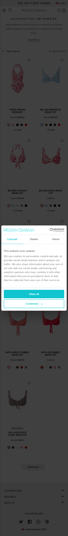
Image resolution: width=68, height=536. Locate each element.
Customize (32, 303)
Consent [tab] (12, 239)
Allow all (34, 294)
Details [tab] (34, 239)
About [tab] (55, 239)
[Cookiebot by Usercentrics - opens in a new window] (49, 230)
